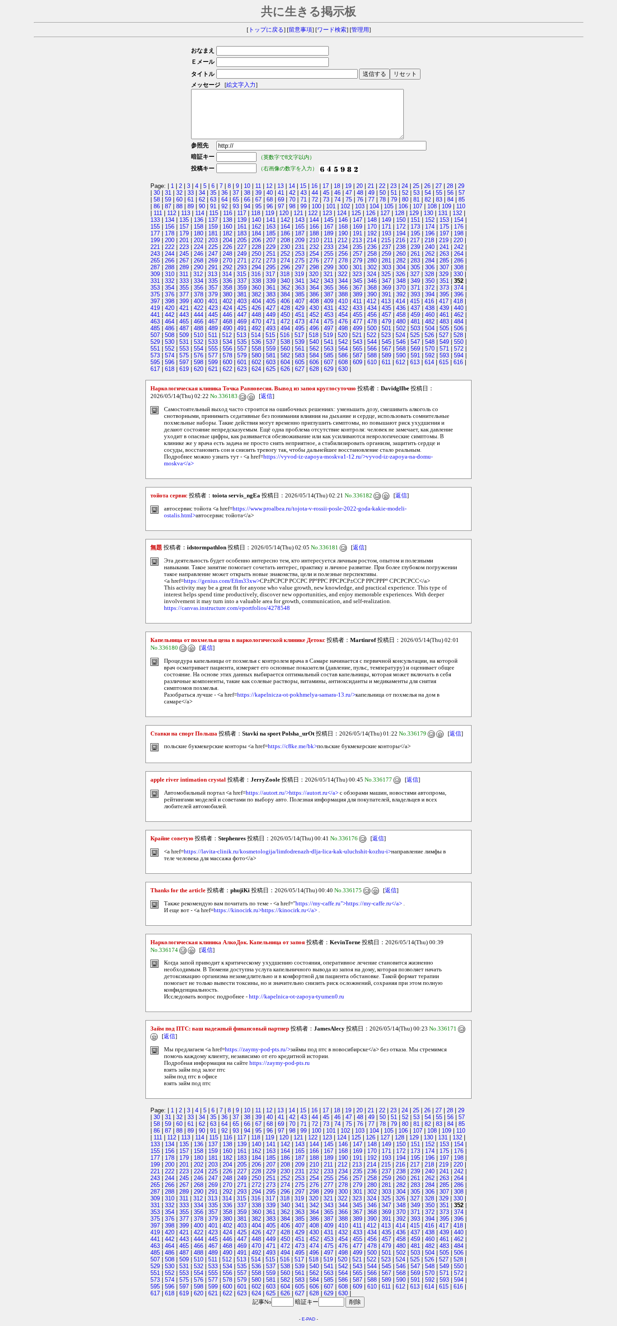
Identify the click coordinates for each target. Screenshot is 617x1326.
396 (458, 294)
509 (184, 335)
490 (227, 328)
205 (242, 240)
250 (256, 253)
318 (285, 274)
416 (429, 301)
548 (430, 341)
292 (227, 267)
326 (400, 274)
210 (314, 240)
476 (343, 321)
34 (202, 192)
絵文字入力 (241, 85)
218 (429, 240)
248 (227, 253)
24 (405, 186)
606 (314, 362)
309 (155, 274)
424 (227, 308)
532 (198, 341)
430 (314, 308)
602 (256, 362)
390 (372, 294)
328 (429, 274)
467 (213, 321)
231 (299, 247)
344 (343, 280)
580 (256, 355)
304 (401, 267)
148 (372, 219)
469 (242, 321)
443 (184, 314)
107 (417, 206)
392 (401, 294)
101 (331, 206)
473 (299, 321)
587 (357, 355)
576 (198, 355)
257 (357, 253)
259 (386, 253)
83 (439, 199)
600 (227, 362)
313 (212, 274)
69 (281, 199)
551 (155, 348)
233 (328, 247)
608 (343, 362)
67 (258, 199)
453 (328, 314)
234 (343, 247)
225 (213, 247)
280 (372, 260)
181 (213, 233)
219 (444, 240)
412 (371, 301)
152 (430, 219)
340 (285, 280)
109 (446, 206)
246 (198, 253)
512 (227, 335)
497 (328, 328)
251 (271, 253)
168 (343, 226)
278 (343, 260)
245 (184, 253)
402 (227, 301)
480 (401, 321)
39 (258, 192)
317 (270, 274)
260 (401, 253)
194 (401, 233)
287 (155, 267)
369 (386, 287)
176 (458, 226)
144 (314, 219)
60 (179, 199)
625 (271, 368)
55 (439, 192)
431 (328, 308)
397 (155, 301)
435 (386, 308)
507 (155, 335)
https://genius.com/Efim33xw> (222, 581)
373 (444, 287)
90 (202, 206)
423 (213, 308)
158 (198, 226)
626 (285, 368)
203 (213, 240)
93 (236, 206)
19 (348, 186)
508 (169, 335)
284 (430, 260)
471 (271, 321)
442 (169, 314)
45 (326, 192)
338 (256, 280)
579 (242, 355)
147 (357, 219)
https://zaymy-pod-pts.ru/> (257, 1049)
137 (213, 219)
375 (155, 294)
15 (303, 186)
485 (155, 328)
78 (382, 199)
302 (372, 267)
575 (184, 355)
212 (342, 240)
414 (400, 301)
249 (242, 253)
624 (256, 368)
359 (242, 287)
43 (303, 192)
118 (255, 213)
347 (386, 280)
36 (224, 192)
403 (242, 301)
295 (271, 267)
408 (314, 301)
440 (458, 308)
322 (342, 274)
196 (430, 233)
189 (328, 233)
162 (256, 226)
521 (357, 335)
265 (155, 260)
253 (299, 253)
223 (184, 247)
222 (169, 247)
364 (314, 287)
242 (458, 247)
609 (357, 362)
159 (213, 226)
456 (372, 314)
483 (444, 321)
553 (184, 348)
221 (155, 247)
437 (415, 308)
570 (430, 348)
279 (357, 260)
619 (184, 368)
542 (343, 341)
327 (415, 274)
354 (169, 287)
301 (357, 267)
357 (213, 287)
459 (415, 314)
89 (190, 206)
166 (314, 226)
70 (292, 199)
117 (241, 213)
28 (450, 186)
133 (155, 219)
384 (285, 294)
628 (314, 368)
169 (357, 226)
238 (401, 247)
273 (271, 260)
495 (299, 328)
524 (400, 335)
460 (430, 314)
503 (415, 328)
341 (299, 280)
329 (444, 274)
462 (458, 314)
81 (416, 199)
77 (371, 199)
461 (444, 314)
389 (357, 294)
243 (155, 253)
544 (372, 341)
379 (213, 294)
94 (247, 206)
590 (401, 355)
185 (271, 233)
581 (271, 355)
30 (157, 192)
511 (212, 335)
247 (213, 253)
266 (169, 260)
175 (444, 226)
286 (458, 260)
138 (227, 219)
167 (328, 226)
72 (315, 199)
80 (405, 199)
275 (299, 260)
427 (271, 308)
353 (155, 287)
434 (372, 308)
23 (393, 186)
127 (385, 213)
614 (429, 362)
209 (299, 240)
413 (386, 301)
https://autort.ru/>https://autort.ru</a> (292, 793)
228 (256, 247)
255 (328, 253)
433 (357, 308)
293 (242, 267)
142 (285, 219)
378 (198, 294)
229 (271, 247)
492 (256, 328)
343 (328, 280)
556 (227, 348)
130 (428, 213)
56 (450, 192)
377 (184, 294)
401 (213, 301)
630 (343, 368)
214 (371, 240)
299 (328, 267)
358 (227, 287)
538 (285, 341)
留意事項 (300, 30)
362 (285, 287)
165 (299, 226)
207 (271, 240)
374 (458, 287)
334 (198, 280)
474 (314, 321)
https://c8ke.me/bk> (292, 746)
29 (461, 186)
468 (227, 321)
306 (430, 267)
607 (328, 362)
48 (360, 192)
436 (401, 308)
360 (256, 287)
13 (280, 186)
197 (444, 233)
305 (415, 267)
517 (299, 335)
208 (285, 240)
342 (314, 280)
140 (256, 219)
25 (416, 186)
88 (179, 206)
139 (242, 219)
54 (428, 192)
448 (256, 314)
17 (326, 186)
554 (198, 348)
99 (303, 206)
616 (458, 362)
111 (158, 213)
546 (401, 341)
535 (242, 341)
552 (169, 348)
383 (271, 294)
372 (430, 287)
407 (299, 301)
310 (169, 274)
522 (371, 335)
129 (414, 213)
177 (155, 233)
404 (256, 301)
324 (371, 274)
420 (169, 308)
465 (184, 321)
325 (386, 274)
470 (256, 321)
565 (357, 348)
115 (213, 213)
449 (271, 314)
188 (314, 233)
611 (386, 362)
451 (299, 314)
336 (227, 280)
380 (227, 294)
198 (458, 233)
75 (349, 199)
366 (343, 287)
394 (430, 294)
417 (444, 301)
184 (256, 233)
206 (256, 240)
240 (430, 247)
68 (269, 199)
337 (242, 280)
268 (198, 260)
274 (285, 260)
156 (169, 226)
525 (415, 335)
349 (415, 280)
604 (285, 362)
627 (299, 368)
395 (444, 294)
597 (184, 362)
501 (386, 328)
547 (415, 341)
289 (184, 267)
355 (184, 287)
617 (155, 368)
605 (299, 362)
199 (155, 240)
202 (198, 240)
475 (328, 321)
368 (372, 287)
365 (328, 287)
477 (357, 321)
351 (444, 280)
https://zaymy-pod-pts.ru (279, 1063)
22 (382, 186)
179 (184, 233)
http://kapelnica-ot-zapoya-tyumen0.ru (296, 996)
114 (199, 213)
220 (458, 240)
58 (157, 199)
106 (403, 206)
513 (241, 335)
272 (256, 260)
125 (356, 213)
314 (227, 274)
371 (415, 287)
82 (428, 199)
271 (242, 260)
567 (386, 348)
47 (349, 192)
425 (242, 308)
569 (415, 348)
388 (343, 294)
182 (227, 233)
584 (314, 355)
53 (416, 192)
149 (386, 219)
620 (198, 368)
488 (198, 328)
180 (198, 233)
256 (343, 253)
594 (458, 355)
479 (386, 321)
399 (184, 301)
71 (303, 199)
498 (343, 328)
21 (371, 186)
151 (415, 219)
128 (399, 213)
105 (388, 206)
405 (271, 301)
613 (415, 362)
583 (299, 355)
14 (292, 186)
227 (242, 247)
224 (198, 247)
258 (372, 253)
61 (190, 199)
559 (271, 348)
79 (394, 199)
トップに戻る (266, 30)
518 (313, 335)
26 (427, 186)
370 (401, 287)
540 (314, 341)
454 (343, 314)
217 (415, 240)
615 (444, 362)
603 (271, 362)
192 (372, 233)
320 (313, 274)
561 (299, 348)
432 (343, 308)
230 (285, 247)
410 (343, 301)
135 (184, 219)
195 (415, 233)
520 (342, 335)
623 (242, 368)
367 (357, 287)
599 (213, 362)
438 (430, 308)
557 (242, 348)
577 (213, 355)
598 (198, 362)
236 (372, 247)
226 (227, 247)
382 (256, 294)
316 (256, 274)
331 (155, 280)
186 (285, 233)
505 (444, 328)
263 (444, 253)
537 (271, 341)
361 (271, 287)
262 (430, 253)
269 (213, 260)
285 (444, 260)
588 (372, 355)
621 (213, 368)
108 (432, 206)
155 (155, 226)
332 (169, 280)
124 (341, 213)
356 (198, 287)
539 (299, 341)
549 (444, 341)
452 (314, 314)
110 (460, 206)
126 (370, 213)
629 (328, 368)
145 (328, 219)
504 (430, 328)
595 (155, 362)
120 (284, 213)
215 (386, 240)
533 (213, 341)
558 (256, 348)
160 (227, 226)
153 (444, 219)
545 (386, 341)
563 (328, 348)
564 (343, 348)
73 (326, 199)
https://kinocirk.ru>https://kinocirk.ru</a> (265, 910)
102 (345, 206)
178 (169, 233)
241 (444, 247)
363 (299, 287)
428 (285, 308)
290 (198, 267)
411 (357, 301)
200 (169, 240)
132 (457, 213)
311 (183, 274)
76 (360, 199)
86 (157, 206)
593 (444, 355)
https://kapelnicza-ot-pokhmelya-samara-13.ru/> (296, 695)
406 (285, 301)
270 (227, 260)
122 (313, 213)
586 (343, 355)
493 (271, 328)
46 (337, 192)
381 (242, 294)
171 (386, 226)
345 (357, 280)
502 (401, 328)
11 (258, 186)
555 (213, 348)
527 (444, 335)
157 (184, 226)
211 (328, 240)
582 (285, 355)
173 (415, 226)
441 (155, 314)
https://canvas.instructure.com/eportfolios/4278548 (227, 608)
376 (169, 294)
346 (372, 280)
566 (372, 348)
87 (168, 206)
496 (314, 328)
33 (190, 192)
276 (314, 260)
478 (372, 321)
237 (386, 247)
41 (281, 192)
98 (292, 206)
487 (184, 328)
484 (458, 321)
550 (458, 341)
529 (155, 341)
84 (450, 199)
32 (179, 192)
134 (169, 219)
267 (184, 260)
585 (328, 355)
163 (271, 226)
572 (458, 348)
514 (256, 335)
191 (357, 233)
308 (458, 267)
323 (357, 274)
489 (213, 328)
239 (415, 247)
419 (155, 308)
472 (285, 321)
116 (227, 213)
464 (169, 321)
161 (242, 226)
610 (372, 362)
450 (285, 314)
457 (386, 314)
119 (269, 213)
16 (314, 186)
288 (169, 267)
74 (337, 199)
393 (415, 294)
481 (415, 321)
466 (198, 321)
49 (371, 192)
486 (169, 328)
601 (242, 362)
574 (169, 355)
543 (357, 341)
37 (236, 192)
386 (314, 294)
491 (242, 328)
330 (458, 274)
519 (328, 335)
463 (155, 321)
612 (400, 362)
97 (281, 206)
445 (213, 314)
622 (227, 368)
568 (401, 348)
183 (242, 233)
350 (430, 280)
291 (213, 267)
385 (299, 294)
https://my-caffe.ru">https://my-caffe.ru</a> (348, 903)
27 (438, 186)
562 (314, 348)
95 (258, 206)
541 (328, 341)
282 (401, 260)
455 (357, 314)
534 (227, 341)
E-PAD (308, 1319)
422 (198, 308)
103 (360, 206)
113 (185, 213)
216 (400, 240)
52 (405, 192)
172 (401, 226)
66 (247, 199)
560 (285, 348)
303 (386, 267)
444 (198, 314)
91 (213, 206)
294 (256, 267)
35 (213, 192)
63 (213, 199)
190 (343, 233)
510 (198, 335)
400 (198, 301)
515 (270, 335)
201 (184, 240)
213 (357, 240)
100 (316, 206)
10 (247, 186)
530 (169, 341)
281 (386, 260)
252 (285, 253)
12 (269, 186)
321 (328, 274)
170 (372, 226)
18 (337, 186)
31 (168, 192)
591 (415, 355)
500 (372, 328)
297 (299, 267)
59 (168, 199)
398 (169, 301)
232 (314, 247)
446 (227, 314)
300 (343, 267)
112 (171, 213)
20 (359, 186)
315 (241, 274)
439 (444, 308)
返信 (266, 396)
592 (430, 355)
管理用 (360, 30)
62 (202, 199)
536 (256, 341)
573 (155, 355)
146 (343, 219)
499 (357, 328)
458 (401, 314)
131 (443, 213)
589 (386, 355)
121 (298, 213)
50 (382, 192)
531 (184, 341)
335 (213, 280)
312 (198, 274)
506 (458, 328)
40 (269, 192)
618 (169, 368)
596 (169, 362)
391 (386, 294)
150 (401, 219)
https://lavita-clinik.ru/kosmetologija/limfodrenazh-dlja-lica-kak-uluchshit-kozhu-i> (287, 851)
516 (285, 335)
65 (236, 199)
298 (314, 267)
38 (247, 192)
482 (430, 321)
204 (227, 240)
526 (429, 335)
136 (198, 219)
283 (415, 260)
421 (184, 308)
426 (256, 308)
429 (299, 308)
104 (374, 206)
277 (328, 260)
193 (386, 233)
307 (444, 267)
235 (357, 247)
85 (461, 199)
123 (327, 213)
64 (224, 199)
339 (271, 280)
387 (328, 294)
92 (224, 206)
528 (458, 335)
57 (461, 192)
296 (285, 267)
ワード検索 (331, 30)
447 (242, 314)
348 (401, 280)
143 (299, 219)
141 (271, 219)
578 (227, 355)
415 (415, 301)
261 (415, 253)
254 (314, 253)
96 (269, 206)
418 (458, 301)
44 (315, 192)
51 (394, 192)
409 (328, 301)
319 (299, 274)
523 (386, 335)
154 (458, 219)
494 (285, 328)
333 (184, 280)
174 (430, 226)
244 (169, 253)
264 (458, 253)
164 (285, 226)
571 (444, 348)
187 (299, 233)
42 (292, 192)
